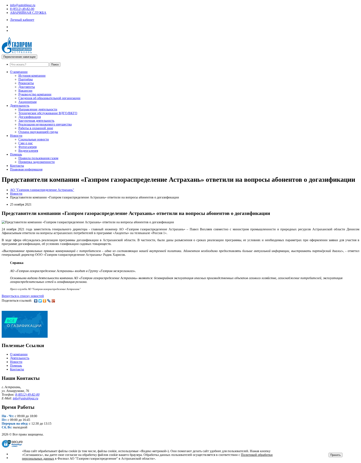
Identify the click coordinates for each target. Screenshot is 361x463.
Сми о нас (25, 143)
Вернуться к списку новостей (23, 296)
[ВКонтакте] (36, 301)
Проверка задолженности (36, 162)
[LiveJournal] (49, 301)
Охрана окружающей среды (38, 132)
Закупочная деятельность (36, 120)
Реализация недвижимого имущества (45, 124)
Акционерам (27, 102)
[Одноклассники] (44, 301)
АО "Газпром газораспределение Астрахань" (42, 190)
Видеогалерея (28, 150)
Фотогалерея (27, 147)
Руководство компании (34, 94)
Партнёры (25, 79)
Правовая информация (26, 169)
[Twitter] (40, 301)
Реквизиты (26, 83)
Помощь (16, 154)
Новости (16, 135)
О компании (19, 72)
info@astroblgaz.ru (22, 5)
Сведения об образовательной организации (49, 98)
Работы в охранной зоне (35, 128)
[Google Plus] (53, 301)
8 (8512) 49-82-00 (22, 9)
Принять (335, 455)
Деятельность (19, 105)
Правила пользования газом (38, 158)
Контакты (17, 165)
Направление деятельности (37, 109)
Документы (26, 87)
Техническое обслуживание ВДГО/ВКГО (47, 113)
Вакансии (25, 90)
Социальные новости (33, 139)
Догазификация (29, 117)
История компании (32, 75)
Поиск (55, 64)
